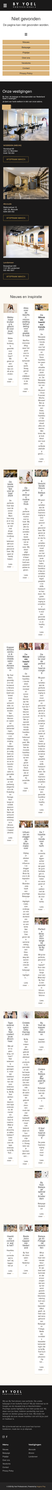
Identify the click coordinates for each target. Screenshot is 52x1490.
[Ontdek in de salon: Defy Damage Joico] (26, 1014)
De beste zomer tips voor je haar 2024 (10, 488)
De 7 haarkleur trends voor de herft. (41, 838)
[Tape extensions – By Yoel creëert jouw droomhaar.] (10, 1014)
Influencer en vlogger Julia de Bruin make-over (26, 840)
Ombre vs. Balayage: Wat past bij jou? (41, 1075)
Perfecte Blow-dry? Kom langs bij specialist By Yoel (41, 939)
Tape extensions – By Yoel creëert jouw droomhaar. (10, 1032)
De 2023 (25, 661)
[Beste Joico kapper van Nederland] (26, 1228)
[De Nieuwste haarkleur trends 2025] (41, 306)
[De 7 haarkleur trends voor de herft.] (41, 824)
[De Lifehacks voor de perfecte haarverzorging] (41, 646)
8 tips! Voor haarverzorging (41, 1132)
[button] (16, 159)
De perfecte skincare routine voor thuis (26, 495)
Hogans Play (41, 1486)
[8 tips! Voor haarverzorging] (41, 1120)
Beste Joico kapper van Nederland (25, 1241)
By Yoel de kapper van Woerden (41, 1028)
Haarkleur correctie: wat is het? (10, 1240)
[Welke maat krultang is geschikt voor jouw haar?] (10, 308)
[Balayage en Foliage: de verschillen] (41, 1228)
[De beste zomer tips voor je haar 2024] (10, 473)
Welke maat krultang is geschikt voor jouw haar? (10, 325)
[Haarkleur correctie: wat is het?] (10, 1228)
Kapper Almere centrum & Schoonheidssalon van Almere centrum (10, 658)
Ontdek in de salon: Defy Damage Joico (26, 1028)
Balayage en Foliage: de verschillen (41, 1241)
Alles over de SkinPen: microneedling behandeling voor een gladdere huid (26, 321)
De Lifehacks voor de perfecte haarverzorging (41, 663)
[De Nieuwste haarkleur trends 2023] (26, 646)
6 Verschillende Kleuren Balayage (41, 487)
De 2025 (41, 322)
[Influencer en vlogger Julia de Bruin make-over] (26, 824)
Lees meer (10, 380)
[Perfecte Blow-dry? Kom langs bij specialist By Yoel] (41, 921)
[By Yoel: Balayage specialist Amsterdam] (41, 1174)
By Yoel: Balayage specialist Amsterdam (41, 1190)
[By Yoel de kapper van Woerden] (41, 1014)
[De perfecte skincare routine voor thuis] (26, 476)
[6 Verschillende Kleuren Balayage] (41, 473)
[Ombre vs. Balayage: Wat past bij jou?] (41, 1061)
